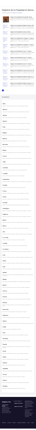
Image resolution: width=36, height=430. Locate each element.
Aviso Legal (9, 422)
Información (4, 422)
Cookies (28, 422)
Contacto (32, 422)
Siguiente (9, 90)
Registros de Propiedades (17, 12)
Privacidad (14, 422)
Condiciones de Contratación (21, 422)
